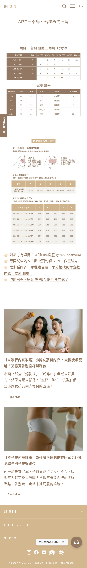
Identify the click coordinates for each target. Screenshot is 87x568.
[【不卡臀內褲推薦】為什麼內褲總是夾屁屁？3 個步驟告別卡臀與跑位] (43, 429)
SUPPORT (13, 538)
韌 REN (10, 511)
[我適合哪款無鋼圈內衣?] (76, 542)
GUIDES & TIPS (18, 525)
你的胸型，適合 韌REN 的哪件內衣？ (39, 279)
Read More (14, 396)
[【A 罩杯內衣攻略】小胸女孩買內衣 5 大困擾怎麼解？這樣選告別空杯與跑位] (43, 331)
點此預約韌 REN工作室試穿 (56, 261)
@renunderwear (68, 255)
